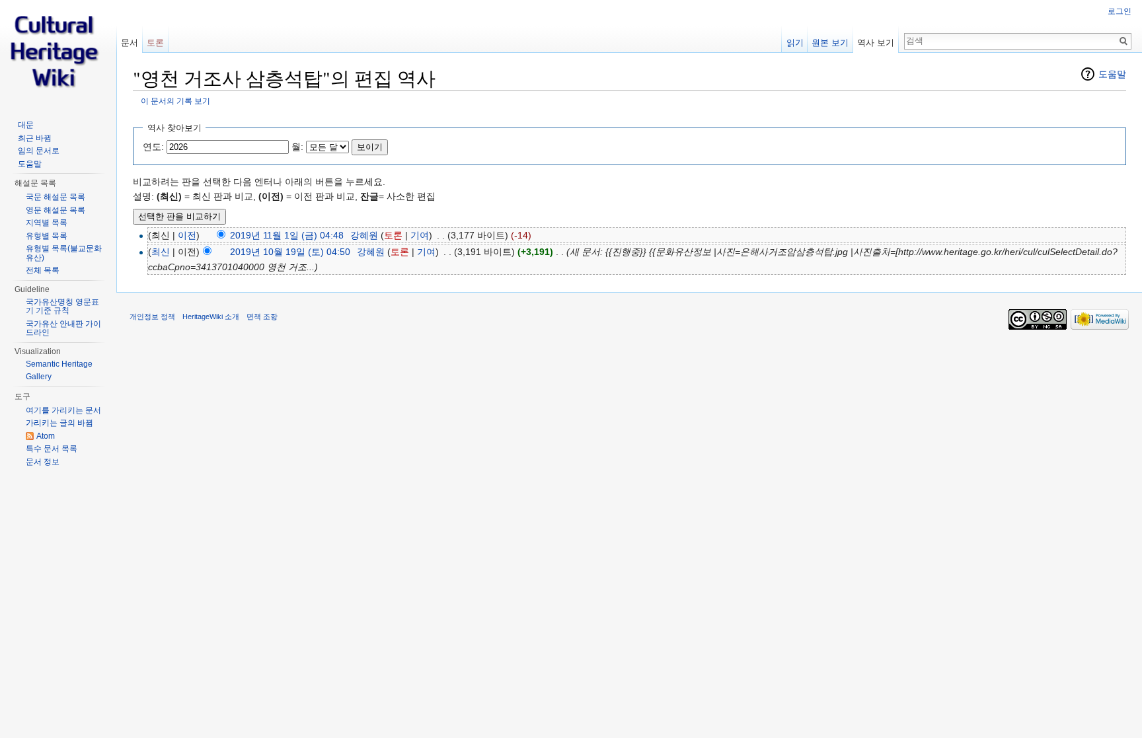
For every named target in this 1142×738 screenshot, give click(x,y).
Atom (45, 436)
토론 (393, 235)
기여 (419, 235)
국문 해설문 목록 (55, 197)
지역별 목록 (46, 222)
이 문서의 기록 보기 (175, 100)
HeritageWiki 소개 (210, 316)
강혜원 (364, 235)
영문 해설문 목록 (55, 210)
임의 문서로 (38, 150)
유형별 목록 (46, 235)
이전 (187, 235)
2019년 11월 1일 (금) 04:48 (287, 235)
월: (297, 146)
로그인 (1119, 11)
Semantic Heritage (59, 364)
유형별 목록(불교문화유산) (64, 253)
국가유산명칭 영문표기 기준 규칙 (62, 306)
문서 (129, 43)
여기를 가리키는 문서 (63, 410)
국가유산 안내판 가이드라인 (63, 328)
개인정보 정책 (152, 316)
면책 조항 (262, 316)
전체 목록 (42, 270)
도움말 (1112, 74)
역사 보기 (875, 43)
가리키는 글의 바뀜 (59, 422)
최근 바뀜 (35, 138)
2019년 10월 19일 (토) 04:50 (290, 251)
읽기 (795, 43)
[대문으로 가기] (58, 53)
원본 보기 (830, 43)
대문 (26, 124)
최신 (160, 251)
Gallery (39, 376)
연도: (153, 146)
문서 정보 (42, 461)
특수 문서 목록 (51, 448)
